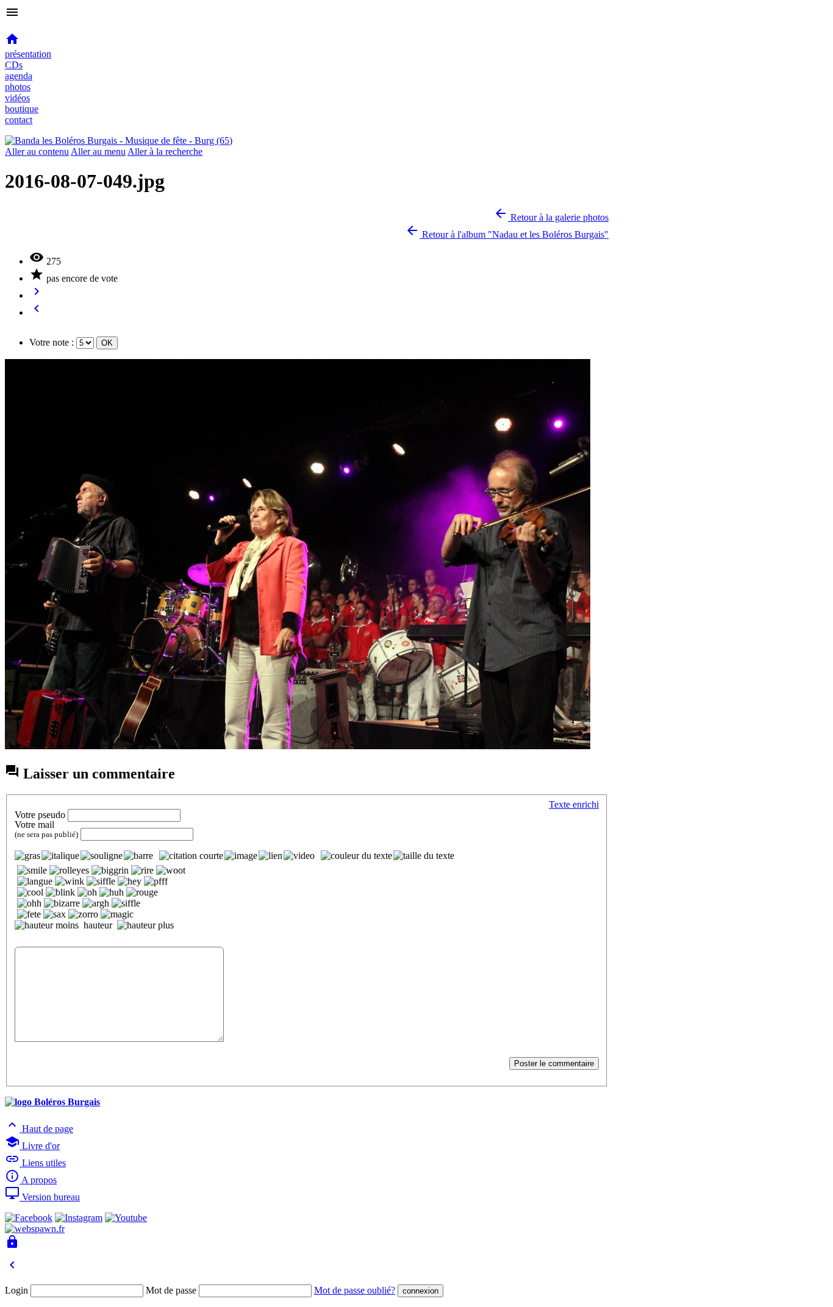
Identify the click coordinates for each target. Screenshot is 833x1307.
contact (18, 120)
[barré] (138, 855)
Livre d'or (32, 1146)
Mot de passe (171, 1290)
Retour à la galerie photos (551, 217)
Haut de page (39, 1129)
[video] (299, 855)
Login (16, 1290)
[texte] (423, 855)
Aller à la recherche (164, 151)
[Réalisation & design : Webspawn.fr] (35, 1228)
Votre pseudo (40, 815)
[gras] (27, 855)
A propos (31, 1180)
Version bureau (42, 1197)
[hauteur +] (145, 925)
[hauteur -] (47, 925)
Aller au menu (98, 151)
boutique (21, 109)
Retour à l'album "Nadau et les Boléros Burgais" (507, 234)
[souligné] (101, 855)
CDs (14, 65)
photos (17, 87)
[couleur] (356, 855)
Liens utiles (35, 1163)
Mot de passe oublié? (354, 1290)
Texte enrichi (574, 804)
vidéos (17, 98)
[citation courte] (191, 855)
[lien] (270, 855)
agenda (18, 76)
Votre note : (51, 342)
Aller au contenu (37, 151)
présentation (28, 54)
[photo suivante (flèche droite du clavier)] (297, 746)
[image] (240, 855)
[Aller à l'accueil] (118, 140)
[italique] (60, 855)
